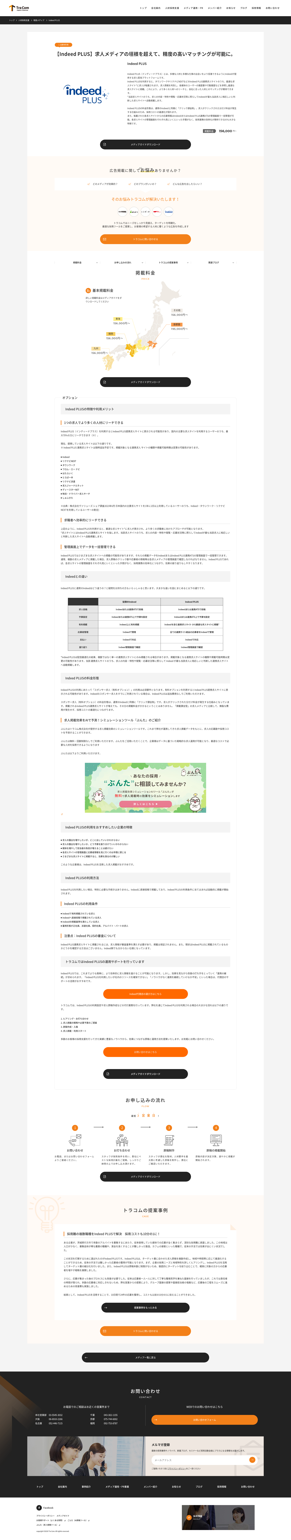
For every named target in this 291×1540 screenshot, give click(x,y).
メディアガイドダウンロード (145, 144)
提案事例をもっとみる (145, 1307)
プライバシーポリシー (177, 1469)
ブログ (243, 8)
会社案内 (156, 8)
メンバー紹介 (215, 8)
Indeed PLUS (54, 20)
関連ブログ (213, 262)
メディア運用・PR (193, 8)
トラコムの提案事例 (168, 262)
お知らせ (231, 8)
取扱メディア (38, 20)
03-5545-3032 (55, 1415)
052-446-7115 (55, 1423)
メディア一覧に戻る (145, 1357)
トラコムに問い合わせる (145, 239)
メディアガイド (63, 1516)
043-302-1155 (110, 1415)
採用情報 (256, 8)
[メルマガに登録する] (252, 1460)
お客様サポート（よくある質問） (50, 1520)
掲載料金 (77, 262)
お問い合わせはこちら (145, 1052)
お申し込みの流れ (122, 262)
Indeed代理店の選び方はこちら (145, 994)
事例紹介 (86, 1487)
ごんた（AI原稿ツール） (78, 1520)
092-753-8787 (110, 1423)
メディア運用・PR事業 (117, 1487)
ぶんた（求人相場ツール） (47, 1525)
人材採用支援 (172, 8)
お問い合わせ (273, 8)
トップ (143, 8)
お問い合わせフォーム (204, 1420)
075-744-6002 (110, 1419)
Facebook (48, 1508)
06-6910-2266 (55, 1419)
